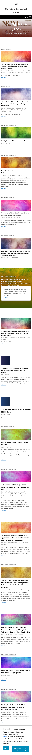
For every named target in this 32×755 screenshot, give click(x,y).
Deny (6, 748)
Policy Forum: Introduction (8, 125)
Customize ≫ (18, 749)
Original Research (6, 49)
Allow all (26, 749)
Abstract (3, 77)
